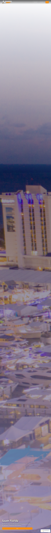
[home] (7, 2)
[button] (35, 2)
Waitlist (17, 528)
